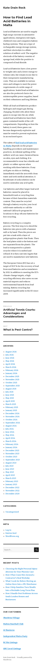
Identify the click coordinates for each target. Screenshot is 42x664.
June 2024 (9, 432)
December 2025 (12, 376)
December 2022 (12, 487)
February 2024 (11, 444)
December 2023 (12, 450)
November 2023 (12, 453)
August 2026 (11, 352)
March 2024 (10, 441)
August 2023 (10, 463)
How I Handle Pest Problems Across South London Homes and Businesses (21, 596)
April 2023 (10, 475)
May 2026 (9, 361)
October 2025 (11, 382)
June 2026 (9, 358)
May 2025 (9, 398)
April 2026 (10, 364)
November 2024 (12, 416)
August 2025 (10, 389)
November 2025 (12, 379)
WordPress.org (12, 536)
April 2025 (10, 401)
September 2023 (12, 460)
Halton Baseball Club (13, 624)
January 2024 (11, 447)
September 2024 (12, 423)
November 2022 (12, 490)
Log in (8, 530)
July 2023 (9, 466)
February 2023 (11, 481)
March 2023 (10, 478)
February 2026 (11, 370)
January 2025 (11, 410)
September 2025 (12, 386)
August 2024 (11, 426)
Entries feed (10, 533)
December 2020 (12, 494)
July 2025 (9, 392)
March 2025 (10, 404)
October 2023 (11, 457)
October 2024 (11, 419)
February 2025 (11, 407)
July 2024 (9, 429)
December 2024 (12, 413)
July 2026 (9, 355)
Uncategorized (12, 512)
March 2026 (10, 367)
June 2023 (9, 469)
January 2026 (11, 373)
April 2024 (10, 438)
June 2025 (9, 395)
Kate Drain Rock (14, 7)
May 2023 (9, 472)
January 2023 (11, 484)
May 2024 (9, 435)
